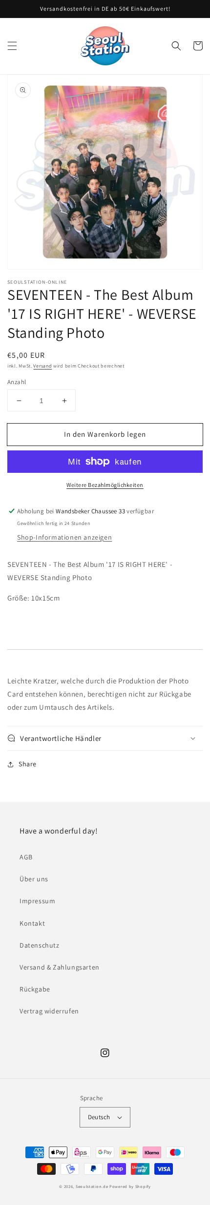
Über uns (34, 879)
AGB (26, 857)
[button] (12, 46)
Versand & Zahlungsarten (60, 967)
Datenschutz (40, 945)
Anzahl (16, 382)
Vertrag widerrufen (49, 1011)
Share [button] (28, 763)
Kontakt (32, 923)
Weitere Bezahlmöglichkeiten (105, 484)
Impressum (37, 900)
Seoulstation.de (92, 1186)
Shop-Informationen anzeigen (64, 537)
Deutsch (99, 1117)
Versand (42, 366)
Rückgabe (35, 989)
